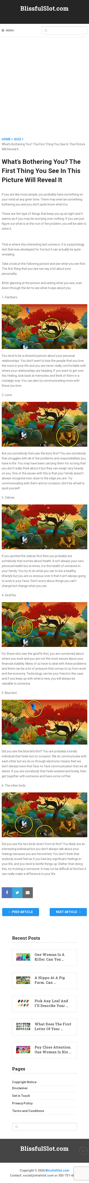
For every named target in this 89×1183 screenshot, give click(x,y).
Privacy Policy (22, 1103)
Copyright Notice (24, 1082)
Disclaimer (20, 1088)
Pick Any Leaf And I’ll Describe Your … (51, 1003)
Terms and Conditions (28, 1111)
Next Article (67, 912)
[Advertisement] (44, 90)
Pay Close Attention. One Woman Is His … (53, 1049)
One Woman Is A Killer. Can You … (50, 957)
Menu (10, 30)
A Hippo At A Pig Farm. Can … (50, 980)
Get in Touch (21, 1095)
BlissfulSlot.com (44, 8)
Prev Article (22, 912)
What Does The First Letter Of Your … (53, 1026)
